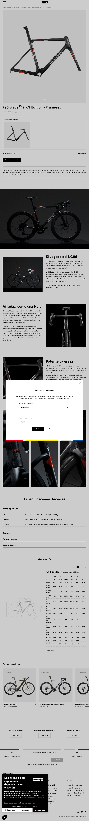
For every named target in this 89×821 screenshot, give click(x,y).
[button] (4, 817)
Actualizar (37, 429)
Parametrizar (25, 810)
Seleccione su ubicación (26, 403)
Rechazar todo (10, 810)
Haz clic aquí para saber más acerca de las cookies (19, 803)
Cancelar (52, 429)
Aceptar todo (40, 810)
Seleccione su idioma (25, 418)
